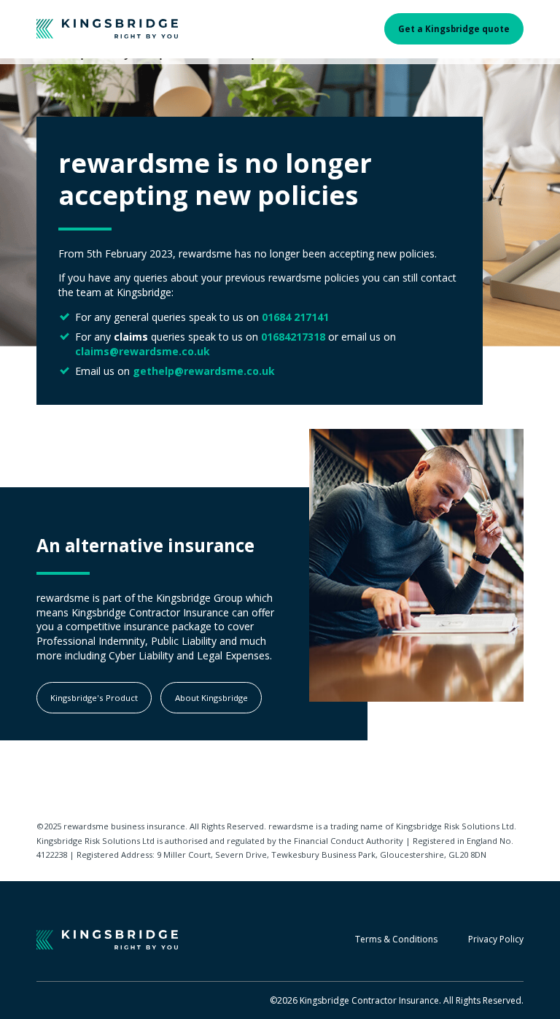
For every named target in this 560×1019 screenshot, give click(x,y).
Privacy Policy (496, 939)
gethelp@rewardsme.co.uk (204, 371)
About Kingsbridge (211, 697)
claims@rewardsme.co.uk (142, 351)
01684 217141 (295, 317)
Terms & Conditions (396, 939)
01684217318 (293, 337)
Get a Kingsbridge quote (454, 28)
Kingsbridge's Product (94, 697)
